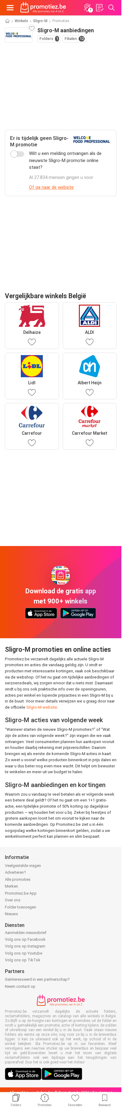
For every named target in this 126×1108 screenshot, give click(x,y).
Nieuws (11, 914)
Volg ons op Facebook (25, 939)
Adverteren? (15, 872)
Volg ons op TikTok (22, 960)
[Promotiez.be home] (43, 8)
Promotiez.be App (21, 893)
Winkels (21, 21)
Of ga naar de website (51, 187)
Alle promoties (18, 879)
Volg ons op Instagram (25, 946)
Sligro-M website (41, 707)
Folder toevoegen (20, 907)
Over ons (12, 900)
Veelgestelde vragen (23, 865)
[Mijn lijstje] (99, 8)
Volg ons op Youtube (23, 953)
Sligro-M (40, 21)
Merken (11, 886)
